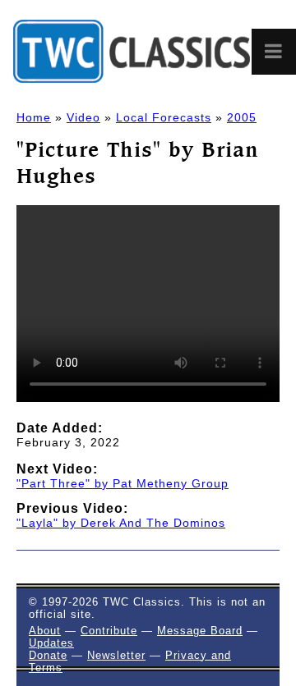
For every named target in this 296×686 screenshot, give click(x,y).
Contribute (109, 630)
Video (83, 117)
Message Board (200, 630)
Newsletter (116, 655)
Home (33, 117)
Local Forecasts (163, 117)
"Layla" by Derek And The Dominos (120, 522)
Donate (48, 655)
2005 (242, 117)
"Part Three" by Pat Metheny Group (122, 483)
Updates (51, 643)
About (45, 630)
